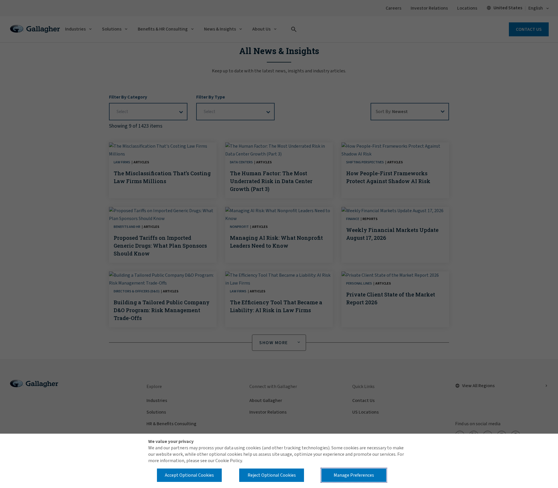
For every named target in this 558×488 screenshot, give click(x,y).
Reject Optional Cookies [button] (272, 475)
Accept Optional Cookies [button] (189, 475)
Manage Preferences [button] (354, 475)
